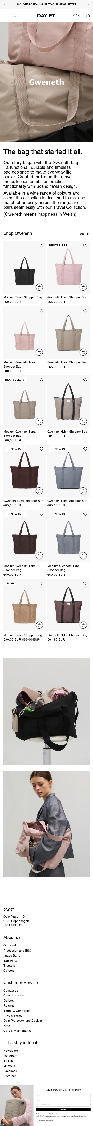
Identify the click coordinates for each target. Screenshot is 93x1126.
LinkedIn (9, 1065)
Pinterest (9, 1075)
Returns (8, 1005)
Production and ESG (17, 950)
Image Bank (11, 955)
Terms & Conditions (16, 1010)
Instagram (10, 1055)
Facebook (10, 1071)
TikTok (8, 1060)
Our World (10, 945)
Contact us (10, 990)
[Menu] (5, 15)
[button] (41, 247)
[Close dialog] (91, 1086)
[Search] (14, 15)
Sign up (63, 1109)
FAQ (6, 1025)
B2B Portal (10, 960)
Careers (8, 970)
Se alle (85, 233)
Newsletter (10, 1050)
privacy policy (41, 1116)
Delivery (8, 1000)
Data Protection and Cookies (23, 1020)
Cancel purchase (15, 995)
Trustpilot (9, 965)
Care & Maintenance (17, 1030)
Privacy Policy (12, 1015)
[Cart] (88, 15)
